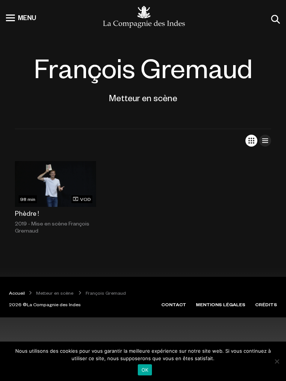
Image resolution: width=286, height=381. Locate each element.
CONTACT (173, 304)
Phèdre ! (27, 213)
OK (145, 370)
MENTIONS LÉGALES (220, 304)
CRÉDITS (266, 304)
